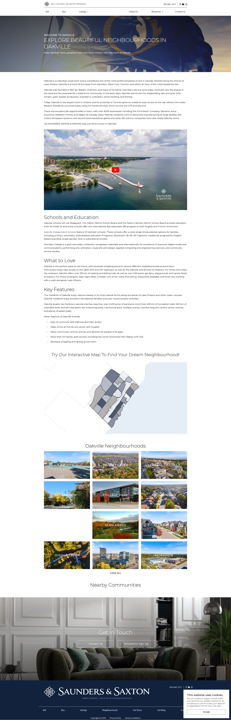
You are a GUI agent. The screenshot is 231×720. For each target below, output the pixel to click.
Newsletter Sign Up (136, 644)
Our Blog (161, 710)
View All (115, 573)
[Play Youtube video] (115, 170)
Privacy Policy (115, 718)
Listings (82, 12)
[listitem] (98, 397)
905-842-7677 (170, 4)
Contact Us (180, 12)
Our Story (137, 710)
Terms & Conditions (132, 718)
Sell (47, 12)
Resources (156, 12)
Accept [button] (206, 712)
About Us (134, 12)
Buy (64, 12)
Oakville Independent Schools (60, 232)
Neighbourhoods (108, 12)
